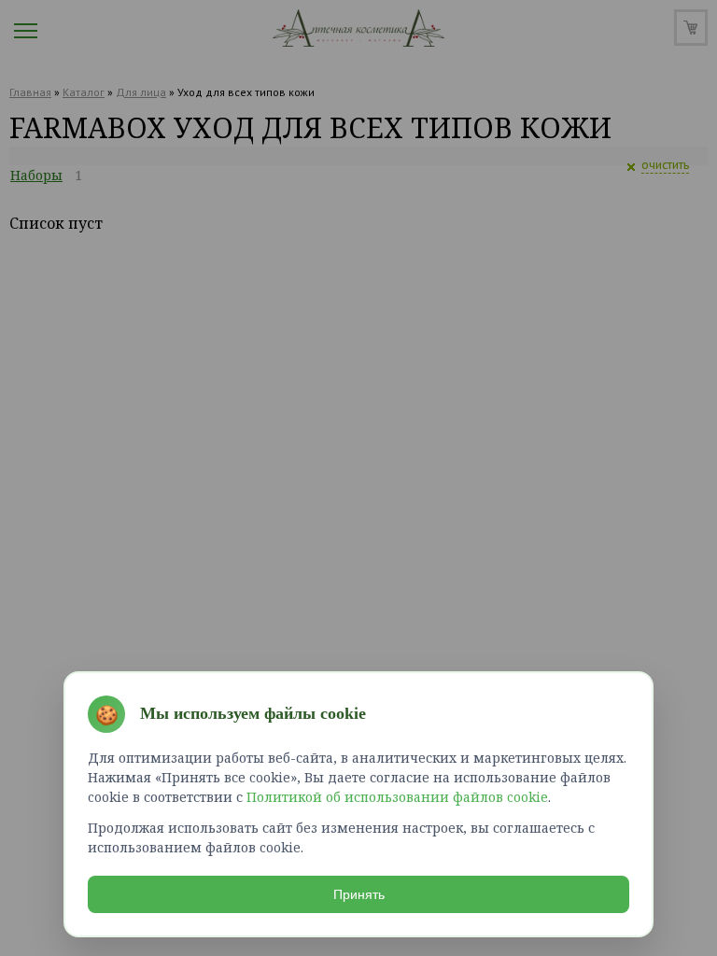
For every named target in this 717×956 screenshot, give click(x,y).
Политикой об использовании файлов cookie (397, 797)
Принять (359, 894)
